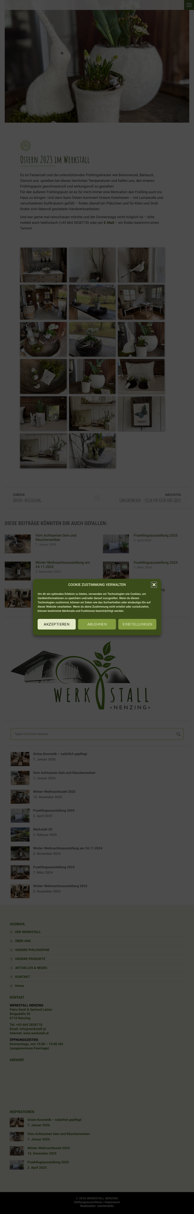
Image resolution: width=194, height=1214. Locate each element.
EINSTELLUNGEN (137, 624)
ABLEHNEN (97, 624)
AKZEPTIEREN (56, 624)
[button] (154, 584)
